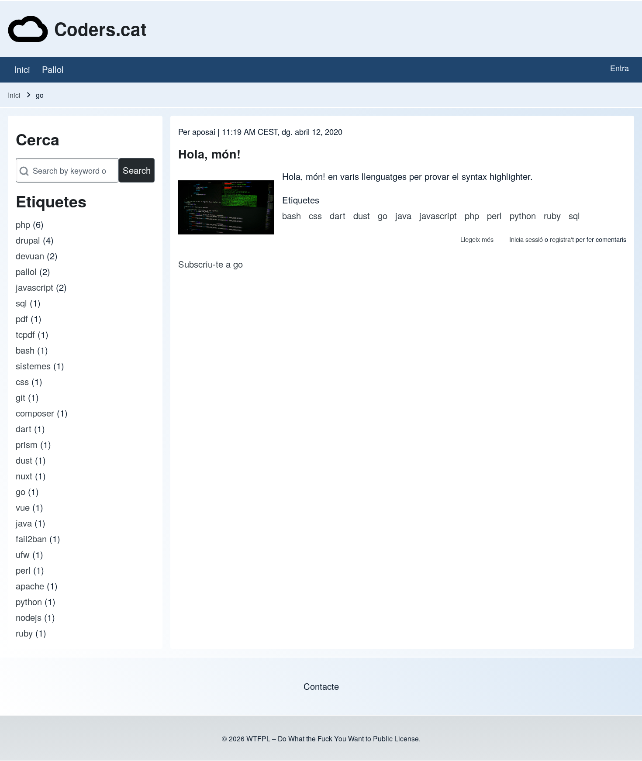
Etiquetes (300, 199)
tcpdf (25, 334)
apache (30, 585)
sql (21, 302)
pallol (26, 271)
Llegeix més (477, 239)
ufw (23, 554)
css (22, 381)
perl (23, 570)
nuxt (24, 475)
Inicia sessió (526, 239)
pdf (22, 318)
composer (35, 412)
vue (23, 507)
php (23, 224)
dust (24, 460)
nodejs (28, 617)
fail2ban (31, 538)
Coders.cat (100, 29)
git (20, 397)
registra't (562, 239)
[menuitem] (22, 70)
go (20, 491)
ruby (24, 633)
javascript (34, 287)
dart (23, 428)
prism (27, 444)
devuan (30, 255)
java (24, 523)
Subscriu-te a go (210, 264)
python (29, 601)
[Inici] (28, 29)
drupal (28, 240)
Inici (14, 95)
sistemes (33, 365)
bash (25, 350)
